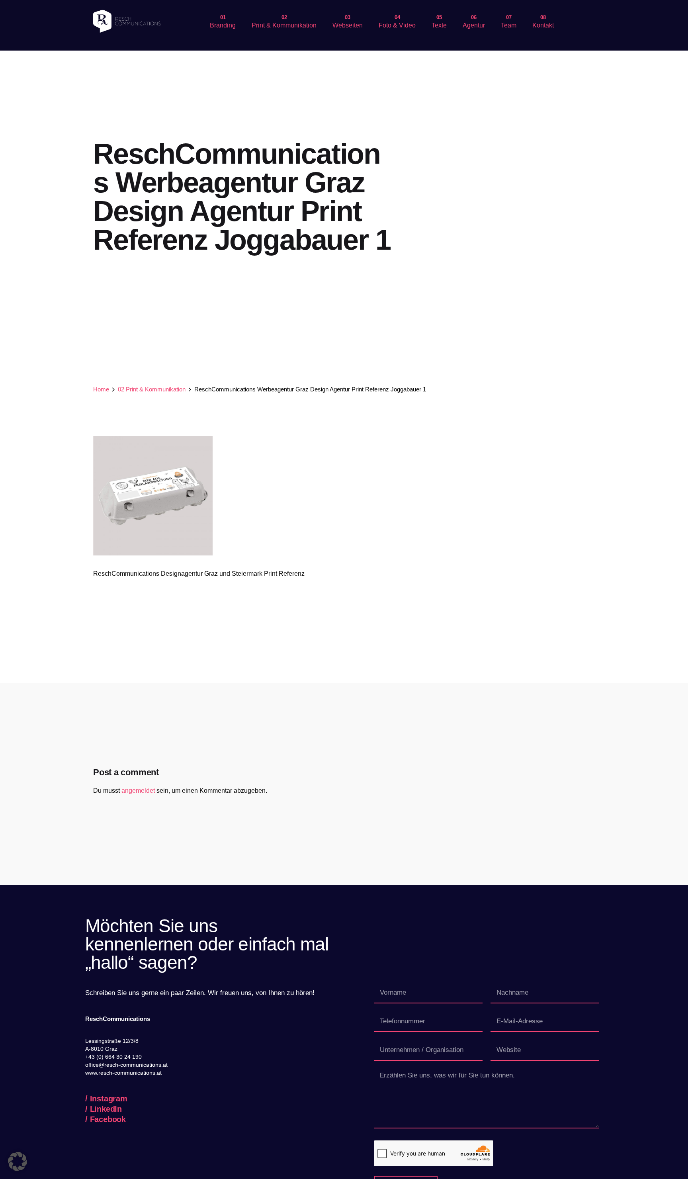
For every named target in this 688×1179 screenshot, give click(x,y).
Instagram (108, 1098)
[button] (17, 1161)
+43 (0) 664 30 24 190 (113, 1057)
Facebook (108, 1119)
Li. (658, 222)
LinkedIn (106, 1109)
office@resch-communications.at (126, 1065)
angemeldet (138, 790)
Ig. (658, 244)
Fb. (658, 197)
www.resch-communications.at (123, 1073)
